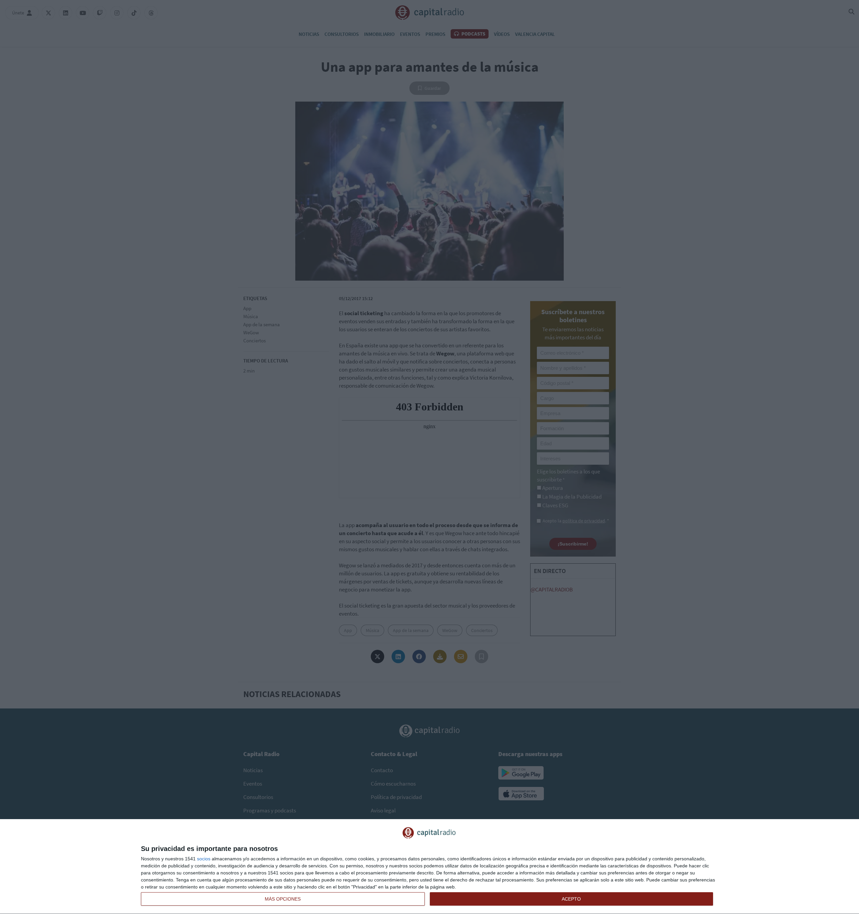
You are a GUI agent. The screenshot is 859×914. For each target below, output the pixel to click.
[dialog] (429, 866)
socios (203, 858)
